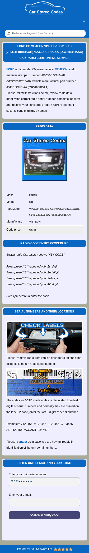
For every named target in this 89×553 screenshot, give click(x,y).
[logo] (44, 8)
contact (22, 441)
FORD (10, 69)
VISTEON (61, 69)
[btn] (8, 34)
